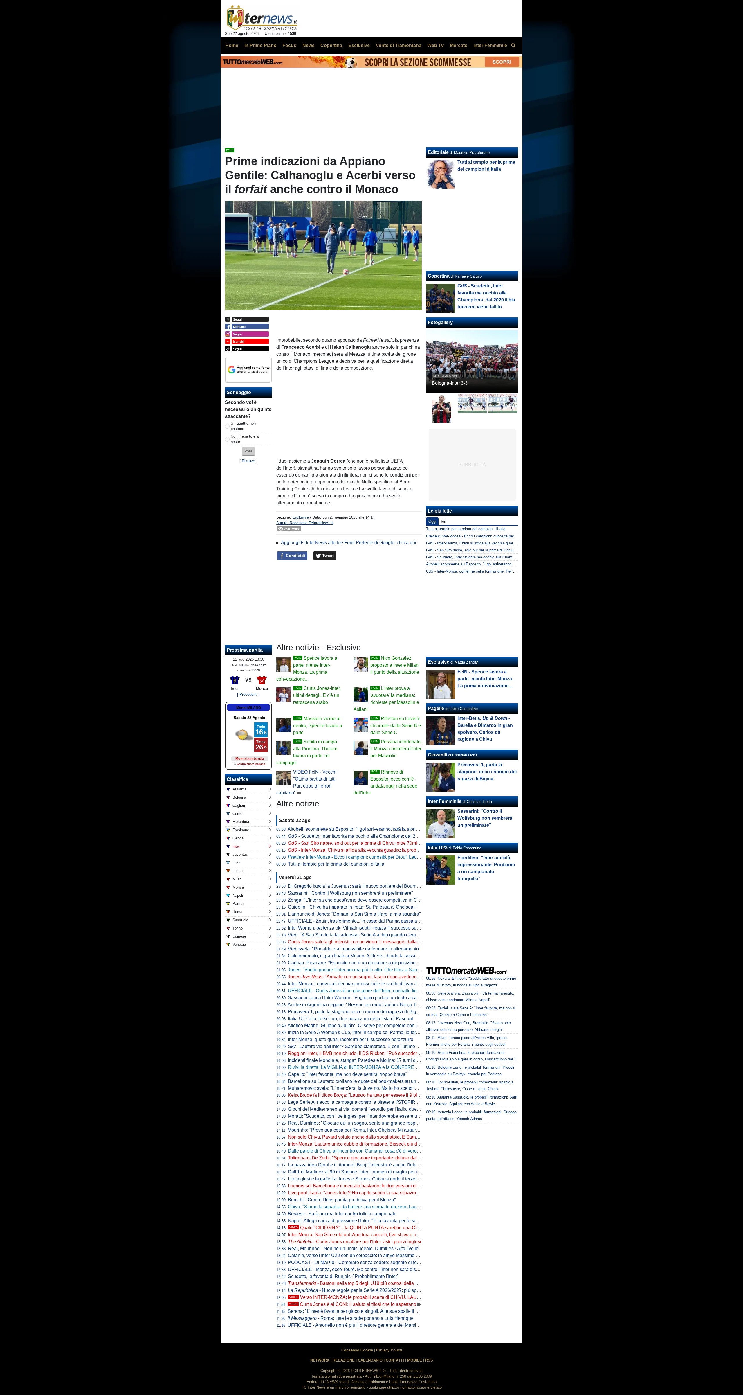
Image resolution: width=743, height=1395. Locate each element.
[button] (248, 451)
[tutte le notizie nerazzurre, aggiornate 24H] (262, 18)
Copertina (439, 276)
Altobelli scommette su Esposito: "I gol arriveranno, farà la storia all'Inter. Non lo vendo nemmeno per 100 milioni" (403, 829)
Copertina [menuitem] (331, 45)
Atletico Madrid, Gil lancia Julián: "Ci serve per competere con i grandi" (360, 1025)
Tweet (327, 555)
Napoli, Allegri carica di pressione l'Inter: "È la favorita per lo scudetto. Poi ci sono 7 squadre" (383, 1220)
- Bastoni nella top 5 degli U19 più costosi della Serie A (359, 1283)
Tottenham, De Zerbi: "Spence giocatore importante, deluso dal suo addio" (364, 1157)
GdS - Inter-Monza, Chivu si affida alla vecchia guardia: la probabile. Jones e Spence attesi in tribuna (511, 543)
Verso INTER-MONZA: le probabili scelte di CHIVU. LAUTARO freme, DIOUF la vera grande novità (396, 1297)
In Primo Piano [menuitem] (260, 45)
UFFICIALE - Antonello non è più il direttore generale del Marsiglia (356, 1325)
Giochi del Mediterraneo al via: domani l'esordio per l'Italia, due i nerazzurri (364, 1109)
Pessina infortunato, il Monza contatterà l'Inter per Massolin (396, 748)
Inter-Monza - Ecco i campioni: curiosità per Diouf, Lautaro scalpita (365, 857)
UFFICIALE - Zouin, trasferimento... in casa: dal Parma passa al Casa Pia (363, 920)
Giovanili (437, 754)
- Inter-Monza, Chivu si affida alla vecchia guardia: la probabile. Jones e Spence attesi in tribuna (391, 850)
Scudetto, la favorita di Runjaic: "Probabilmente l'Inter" (343, 1276)
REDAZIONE (344, 1360)
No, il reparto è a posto (245, 439)
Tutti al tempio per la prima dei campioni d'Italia (336, 864)
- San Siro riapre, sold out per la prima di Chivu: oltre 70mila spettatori (364, 843)
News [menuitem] (308, 45)
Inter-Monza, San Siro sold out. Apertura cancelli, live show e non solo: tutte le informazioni (381, 1234)
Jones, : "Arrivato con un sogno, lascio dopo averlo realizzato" (361, 976)
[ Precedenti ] (248, 694)
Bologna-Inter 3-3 (450, 383)
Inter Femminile (444, 801)
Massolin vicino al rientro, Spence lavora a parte (317, 725)
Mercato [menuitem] (459, 45)
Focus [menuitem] (289, 45)
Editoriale (438, 152)
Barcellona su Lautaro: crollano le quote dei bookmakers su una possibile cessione (373, 1081)
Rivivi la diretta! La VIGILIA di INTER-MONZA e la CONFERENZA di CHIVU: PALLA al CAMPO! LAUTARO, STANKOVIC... (414, 1067)
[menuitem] (513, 45)
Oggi (432, 521)
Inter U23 (438, 847)
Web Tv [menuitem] (435, 45)
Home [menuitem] (231, 45)
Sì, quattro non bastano (243, 426)
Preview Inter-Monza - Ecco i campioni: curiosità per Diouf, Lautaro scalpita (489, 536)
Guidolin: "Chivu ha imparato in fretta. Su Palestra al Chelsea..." (353, 907)
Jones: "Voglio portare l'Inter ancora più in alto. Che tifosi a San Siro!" (359, 969)
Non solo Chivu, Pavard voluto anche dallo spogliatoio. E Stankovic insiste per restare (376, 1137)
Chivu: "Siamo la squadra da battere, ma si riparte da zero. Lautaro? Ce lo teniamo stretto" (380, 1206)
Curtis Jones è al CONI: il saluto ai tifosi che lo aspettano (352, 1304)
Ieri (443, 521)
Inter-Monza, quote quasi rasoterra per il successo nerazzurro (350, 1039)
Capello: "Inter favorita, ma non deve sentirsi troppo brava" (347, 1074)
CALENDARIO (370, 1360)
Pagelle (436, 708)
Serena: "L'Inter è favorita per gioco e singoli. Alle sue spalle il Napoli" (359, 1311)
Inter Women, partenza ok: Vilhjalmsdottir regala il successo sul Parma (360, 927)
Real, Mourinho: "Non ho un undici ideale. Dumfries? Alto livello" (354, 1248)
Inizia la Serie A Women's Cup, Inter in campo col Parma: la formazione (361, 1032)
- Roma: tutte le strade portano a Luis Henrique (351, 1318)
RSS (429, 1360)
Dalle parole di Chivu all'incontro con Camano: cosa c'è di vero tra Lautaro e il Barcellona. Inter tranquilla (395, 1150)
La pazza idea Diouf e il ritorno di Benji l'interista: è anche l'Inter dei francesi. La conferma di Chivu (388, 1164)
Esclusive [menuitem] (359, 45)
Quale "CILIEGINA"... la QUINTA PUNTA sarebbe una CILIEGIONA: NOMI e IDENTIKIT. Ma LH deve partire (405, 1227)
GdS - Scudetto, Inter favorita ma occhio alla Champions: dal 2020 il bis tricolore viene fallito (504, 557)
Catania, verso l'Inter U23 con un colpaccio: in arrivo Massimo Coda (357, 1255)
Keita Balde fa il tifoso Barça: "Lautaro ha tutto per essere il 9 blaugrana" (362, 1095)
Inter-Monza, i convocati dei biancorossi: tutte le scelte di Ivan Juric (356, 983)
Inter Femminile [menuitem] (490, 45)
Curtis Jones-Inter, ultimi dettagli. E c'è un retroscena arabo (317, 695)
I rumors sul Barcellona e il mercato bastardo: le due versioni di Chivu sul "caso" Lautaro (378, 1185)
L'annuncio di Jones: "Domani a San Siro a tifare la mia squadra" (354, 914)
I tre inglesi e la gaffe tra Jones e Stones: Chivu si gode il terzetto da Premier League (374, 1178)
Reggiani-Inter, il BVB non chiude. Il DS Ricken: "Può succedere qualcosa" (364, 1053)
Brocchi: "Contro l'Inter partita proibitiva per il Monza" (342, 1199)
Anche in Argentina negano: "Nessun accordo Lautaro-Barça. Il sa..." (363, 1004)
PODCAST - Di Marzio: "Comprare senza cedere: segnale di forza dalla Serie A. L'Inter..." (379, 1262)
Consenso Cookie (357, 1350)
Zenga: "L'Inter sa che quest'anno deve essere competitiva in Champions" (363, 900)
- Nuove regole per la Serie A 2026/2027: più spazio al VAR (364, 1290)
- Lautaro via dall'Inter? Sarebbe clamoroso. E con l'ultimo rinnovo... (361, 1046)
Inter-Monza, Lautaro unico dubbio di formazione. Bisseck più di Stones (361, 1143)
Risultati (248, 461)
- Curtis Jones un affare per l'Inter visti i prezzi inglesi (354, 1241)
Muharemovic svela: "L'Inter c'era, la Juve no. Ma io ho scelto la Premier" (362, 1088)
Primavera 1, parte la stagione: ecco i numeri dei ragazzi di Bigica (355, 1011)
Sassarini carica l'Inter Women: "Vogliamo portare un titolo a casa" (355, 997)
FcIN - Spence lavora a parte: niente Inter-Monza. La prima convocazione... (485, 678)
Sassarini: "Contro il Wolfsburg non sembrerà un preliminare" (350, 893)
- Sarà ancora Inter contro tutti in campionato (342, 1213)
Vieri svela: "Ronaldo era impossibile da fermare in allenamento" (354, 948)
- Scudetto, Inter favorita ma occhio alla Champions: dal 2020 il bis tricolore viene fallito (382, 836)
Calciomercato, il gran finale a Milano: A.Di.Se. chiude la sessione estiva (362, 955)
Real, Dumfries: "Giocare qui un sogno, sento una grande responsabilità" (362, 1123)
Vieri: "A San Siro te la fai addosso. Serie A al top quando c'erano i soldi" (362, 934)
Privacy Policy (389, 1350)
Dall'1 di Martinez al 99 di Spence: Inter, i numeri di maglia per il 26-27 (359, 1171)
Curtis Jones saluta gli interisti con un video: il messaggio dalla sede (358, 941)
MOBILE (414, 1360)
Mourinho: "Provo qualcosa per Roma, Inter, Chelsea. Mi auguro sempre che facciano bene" (382, 1130)
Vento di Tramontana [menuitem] (398, 45)
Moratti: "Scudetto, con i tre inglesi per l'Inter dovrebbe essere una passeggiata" (369, 1116)
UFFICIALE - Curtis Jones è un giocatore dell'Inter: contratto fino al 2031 (362, 990)
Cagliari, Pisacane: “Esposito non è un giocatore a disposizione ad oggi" (362, 962)
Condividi (295, 555)
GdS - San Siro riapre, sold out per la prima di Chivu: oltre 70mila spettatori (489, 550)
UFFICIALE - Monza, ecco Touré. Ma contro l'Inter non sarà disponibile (360, 1269)
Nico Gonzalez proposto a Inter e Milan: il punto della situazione (395, 665)
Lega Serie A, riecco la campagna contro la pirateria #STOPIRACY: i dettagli (366, 1102)
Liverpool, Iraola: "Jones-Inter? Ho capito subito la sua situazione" (355, 1192)
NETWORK (319, 1360)
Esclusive (300, 517)
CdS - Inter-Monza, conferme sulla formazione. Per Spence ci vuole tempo (488, 571)
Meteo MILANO (248, 708)
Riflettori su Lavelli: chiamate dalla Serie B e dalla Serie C (395, 725)
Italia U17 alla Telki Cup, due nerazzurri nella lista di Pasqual (350, 1018)
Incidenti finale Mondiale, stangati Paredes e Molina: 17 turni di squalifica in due (370, 1060)
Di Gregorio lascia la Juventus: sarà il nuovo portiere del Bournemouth (360, 886)
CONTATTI (395, 1360)
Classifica (237, 779)
